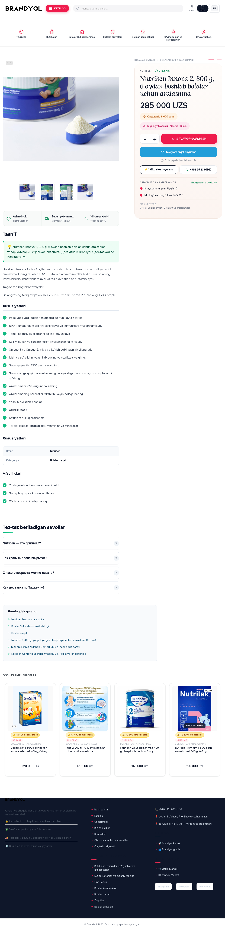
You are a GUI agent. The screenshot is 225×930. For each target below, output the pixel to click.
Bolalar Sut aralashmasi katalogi (30, 626)
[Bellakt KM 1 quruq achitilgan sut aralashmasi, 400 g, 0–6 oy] (30, 708)
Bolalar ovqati (144, 60)
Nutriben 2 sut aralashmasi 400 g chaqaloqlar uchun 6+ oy (139, 749)
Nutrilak (182, 740)
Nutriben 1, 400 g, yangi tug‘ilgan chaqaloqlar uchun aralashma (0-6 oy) (53, 640)
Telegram (184, 886)
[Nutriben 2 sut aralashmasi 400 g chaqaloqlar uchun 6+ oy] (140, 708)
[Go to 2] (47, 192)
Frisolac (72, 740)
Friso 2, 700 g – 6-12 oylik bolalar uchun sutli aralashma (85, 749)
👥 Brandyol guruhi (169, 849)
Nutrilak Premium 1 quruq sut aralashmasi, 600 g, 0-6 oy (193, 749)
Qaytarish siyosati (104, 846)
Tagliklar (99, 900)
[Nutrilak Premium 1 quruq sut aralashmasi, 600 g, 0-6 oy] (195, 708)
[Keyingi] (109, 119)
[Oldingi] (12, 119)
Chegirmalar (101, 821)
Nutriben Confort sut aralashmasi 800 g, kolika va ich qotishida (48, 653)
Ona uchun (100, 881)
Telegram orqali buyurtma (181, 152)
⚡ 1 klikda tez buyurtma (159, 169)
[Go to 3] (66, 192)
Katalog (98, 815)
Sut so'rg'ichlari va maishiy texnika (114, 875)
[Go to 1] (27, 192)
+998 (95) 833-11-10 (170, 809)
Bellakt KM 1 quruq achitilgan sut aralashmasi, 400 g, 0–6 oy (29, 749)
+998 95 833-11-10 (200, 169)
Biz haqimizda (102, 827)
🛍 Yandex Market (168, 874)
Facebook (205, 886)
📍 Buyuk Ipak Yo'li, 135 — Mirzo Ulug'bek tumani (183, 823)
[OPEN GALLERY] (61, 119)
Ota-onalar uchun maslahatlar (111, 840)
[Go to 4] (85, 192)
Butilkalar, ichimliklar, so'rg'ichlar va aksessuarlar (114, 868)
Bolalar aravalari (103, 906)
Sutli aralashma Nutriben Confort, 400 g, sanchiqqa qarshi (45, 647)
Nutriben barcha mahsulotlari (28, 619)
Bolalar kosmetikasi (105, 888)
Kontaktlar (100, 834)
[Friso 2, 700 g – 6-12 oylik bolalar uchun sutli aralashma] (85, 708)
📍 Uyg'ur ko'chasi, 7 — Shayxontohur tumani (181, 816)
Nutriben (146, 71)
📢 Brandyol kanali (169, 843)
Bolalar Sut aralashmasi (177, 60)
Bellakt (16, 740)
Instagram (163, 886)
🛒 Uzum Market (167, 868)
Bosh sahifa (101, 809)
